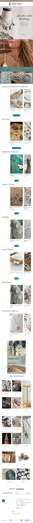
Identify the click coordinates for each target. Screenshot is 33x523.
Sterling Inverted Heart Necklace (15, 109)
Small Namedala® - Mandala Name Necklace (16, 240)
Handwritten (6, 428)
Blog (20, 507)
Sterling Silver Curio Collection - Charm (15, 208)
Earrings (26, 410)
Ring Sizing (18, 508)
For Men (8, 464)
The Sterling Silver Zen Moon (15, 333)
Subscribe (28, 493)
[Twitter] (14, 513)
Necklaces (6, 410)
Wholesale (21, 501)
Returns (17, 505)
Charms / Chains (8, 481)
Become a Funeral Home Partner (25, 499)
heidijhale (20, 489)
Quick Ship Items (6, 445)
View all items (16, 115)
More (16, 180)
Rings (17, 410)
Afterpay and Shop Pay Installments (25, 502)
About (17, 501)
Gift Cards (18, 499)
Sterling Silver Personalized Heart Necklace (15, 175)
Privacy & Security (22, 504)
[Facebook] (12, 513)
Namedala (6, 393)
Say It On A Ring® (27, 305)
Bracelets (16, 393)
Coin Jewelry (23, 464)
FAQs (17, 502)
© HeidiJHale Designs (4, 520)
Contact (17, 507)
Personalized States (17, 445)
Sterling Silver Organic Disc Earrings (16, 272)
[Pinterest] (19, 513)
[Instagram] (16, 513)
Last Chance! (23, 481)
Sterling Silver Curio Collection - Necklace (15, 143)
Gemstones (26, 445)
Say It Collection (17, 428)
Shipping (17, 504)
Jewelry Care (22, 505)
